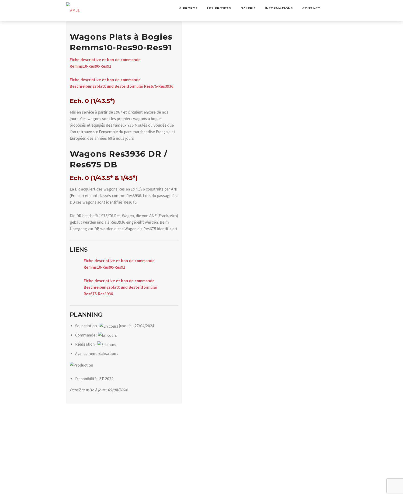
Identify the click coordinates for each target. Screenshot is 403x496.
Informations (279, 8)
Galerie (248, 8)
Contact (311, 8)
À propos (188, 8)
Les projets (219, 8)
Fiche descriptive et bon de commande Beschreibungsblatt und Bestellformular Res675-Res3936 (120, 287)
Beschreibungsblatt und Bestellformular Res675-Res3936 (121, 86)
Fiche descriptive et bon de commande (105, 79)
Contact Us (331, 8)
